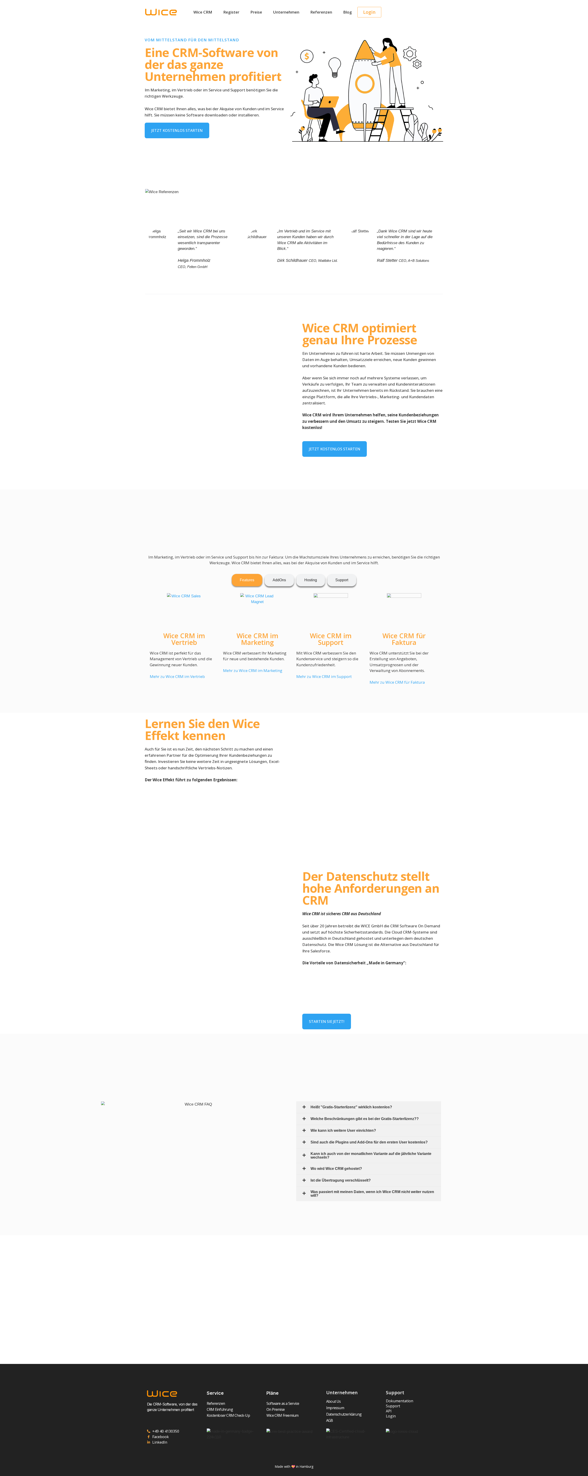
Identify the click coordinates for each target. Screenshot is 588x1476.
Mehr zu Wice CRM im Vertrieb (177, 676)
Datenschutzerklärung (344, 1414)
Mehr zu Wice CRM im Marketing (252, 670)
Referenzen (321, 12)
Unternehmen (286, 12)
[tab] (247, 580)
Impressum (335, 1407)
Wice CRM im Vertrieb (184, 639)
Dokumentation (399, 1400)
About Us (333, 1401)
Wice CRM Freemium (282, 1415)
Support (393, 1405)
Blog (347, 12)
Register (231, 12)
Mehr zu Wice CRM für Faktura (397, 682)
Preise (256, 12)
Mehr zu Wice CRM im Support (324, 676)
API (389, 1411)
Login (391, 1416)
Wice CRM (202, 12)
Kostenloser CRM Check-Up (228, 1415)
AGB (329, 1420)
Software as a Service (282, 1403)
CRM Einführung (220, 1409)
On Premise (275, 1409)
